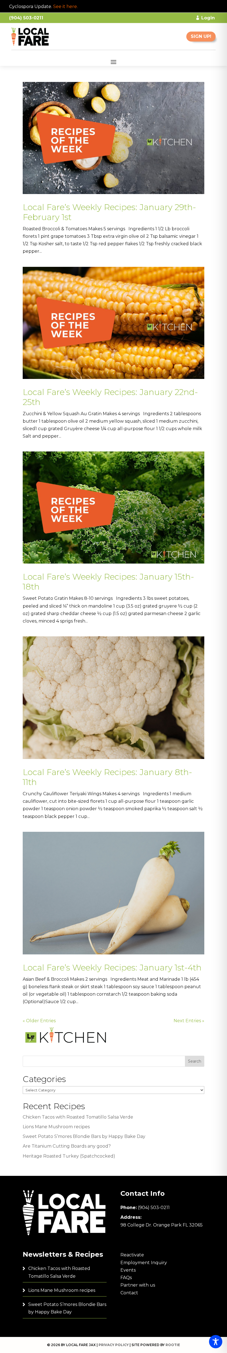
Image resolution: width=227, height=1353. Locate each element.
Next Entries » (189, 1020)
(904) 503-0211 (154, 1207)
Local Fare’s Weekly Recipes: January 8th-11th (107, 777)
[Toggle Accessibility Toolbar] (215, 1341)
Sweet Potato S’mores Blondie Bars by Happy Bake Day (84, 1136)
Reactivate (132, 1255)
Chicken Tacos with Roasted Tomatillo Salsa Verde (78, 1117)
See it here (65, 6)
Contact (129, 1292)
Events (128, 1270)
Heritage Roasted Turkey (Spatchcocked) (69, 1156)
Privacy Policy (114, 1345)
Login (208, 17)
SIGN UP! (201, 36)
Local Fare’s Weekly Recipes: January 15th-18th (108, 582)
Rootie (173, 1345)
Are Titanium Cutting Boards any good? (67, 1146)
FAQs (126, 1277)
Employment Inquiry (143, 1262)
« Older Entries (39, 1020)
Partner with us (137, 1285)
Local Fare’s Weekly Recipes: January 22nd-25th (110, 397)
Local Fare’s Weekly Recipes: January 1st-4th (112, 967)
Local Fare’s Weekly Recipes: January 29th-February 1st (109, 212)
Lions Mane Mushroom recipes (56, 1126)
